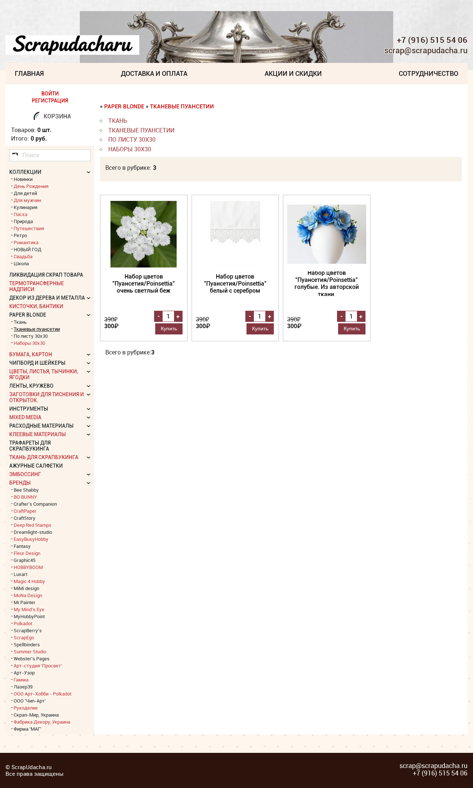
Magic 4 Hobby (29, 581)
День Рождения (31, 186)
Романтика (26, 242)
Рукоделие (26, 707)
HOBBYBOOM (28, 567)
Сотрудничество (428, 73)
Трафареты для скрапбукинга (30, 446)
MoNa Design (28, 595)
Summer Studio (30, 651)
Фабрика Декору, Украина (42, 721)
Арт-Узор (24, 672)
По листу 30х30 (132, 139)
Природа (23, 221)
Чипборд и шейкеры (37, 363)
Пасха (20, 214)
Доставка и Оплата (154, 73)
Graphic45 (24, 560)
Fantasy (22, 546)
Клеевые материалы (37, 434)
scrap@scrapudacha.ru (425, 50)
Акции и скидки (293, 73)
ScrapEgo (24, 637)
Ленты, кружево (31, 386)
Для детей (25, 193)
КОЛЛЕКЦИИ (25, 172)
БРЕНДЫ (20, 483)
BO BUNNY (25, 497)
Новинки (23, 179)
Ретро (20, 235)
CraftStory (24, 518)
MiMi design (26, 588)
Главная (29, 73)
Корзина (57, 116)
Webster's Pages (32, 658)
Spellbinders (27, 644)
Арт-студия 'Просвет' (38, 665)
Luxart (20, 574)
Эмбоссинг (25, 474)
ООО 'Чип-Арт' (30, 700)
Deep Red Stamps (32, 525)
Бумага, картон (30, 354)
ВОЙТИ (50, 94)
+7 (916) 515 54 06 (432, 40)
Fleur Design (27, 553)
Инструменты (28, 409)
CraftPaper (25, 511)
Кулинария (25, 207)
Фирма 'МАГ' (27, 728)
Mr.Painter (24, 602)
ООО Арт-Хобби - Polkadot (42, 693)
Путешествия (29, 228)
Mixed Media (25, 417)
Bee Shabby (26, 489)
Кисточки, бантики (36, 306)
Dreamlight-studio (33, 532)
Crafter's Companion (35, 504)
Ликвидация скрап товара (46, 275)
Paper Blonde (124, 106)
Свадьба (23, 256)
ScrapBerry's (28, 630)
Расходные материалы (41, 426)
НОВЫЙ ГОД (27, 249)
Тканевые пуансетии (182, 106)
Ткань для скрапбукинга (43, 457)
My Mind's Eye (29, 609)
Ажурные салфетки (36, 466)
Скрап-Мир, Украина (36, 714)
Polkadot (23, 623)
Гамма (21, 679)
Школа (21, 263)
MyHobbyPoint (29, 616)
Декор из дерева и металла (47, 298)
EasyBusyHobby (31, 539)
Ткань (117, 121)
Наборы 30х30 (129, 149)
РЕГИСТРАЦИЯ (50, 101)
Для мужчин (27, 200)
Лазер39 (23, 686)
